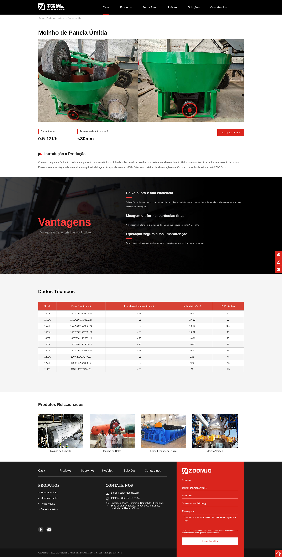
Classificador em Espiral (163, 451)
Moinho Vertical (215, 451)
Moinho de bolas (49, 498)
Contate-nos (218, 7)
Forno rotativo (48, 504)
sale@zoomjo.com (129, 493)
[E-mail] (278, 269)
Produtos (126, 7)
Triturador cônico (49, 492)
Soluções (194, 7)
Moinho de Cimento (60, 451)
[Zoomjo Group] (51, 4)
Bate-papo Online (230, 132)
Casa (106, 7)
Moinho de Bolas (112, 451)
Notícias (172, 7)
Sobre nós (149, 7)
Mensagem (188, 511)
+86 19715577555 (130, 498)
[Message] (278, 262)
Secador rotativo (49, 509)
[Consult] (278, 254)
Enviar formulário (210, 541)
